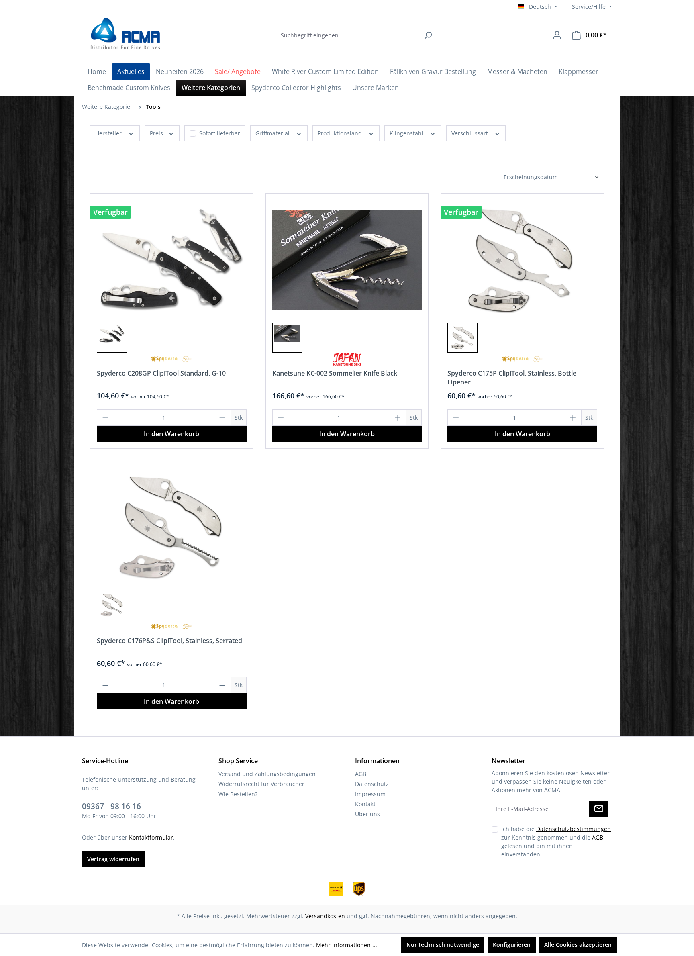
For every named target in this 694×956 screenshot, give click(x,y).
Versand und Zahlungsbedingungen (267, 774)
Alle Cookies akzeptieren (578, 944)
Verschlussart (470, 133)
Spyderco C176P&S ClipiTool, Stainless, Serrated (169, 640)
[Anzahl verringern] (105, 417)
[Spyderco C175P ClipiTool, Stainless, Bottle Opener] (522, 260)
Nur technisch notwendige (442, 944)
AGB (360, 774)
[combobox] (348, 35)
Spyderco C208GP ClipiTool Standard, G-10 (161, 373)
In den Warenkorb (171, 433)
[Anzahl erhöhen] (222, 417)
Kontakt (365, 804)
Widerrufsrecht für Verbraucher (261, 784)
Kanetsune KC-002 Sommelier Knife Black (334, 373)
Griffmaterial (273, 133)
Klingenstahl (407, 133)
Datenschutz (372, 784)
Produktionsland (340, 133)
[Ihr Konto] (557, 35)
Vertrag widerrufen (113, 859)
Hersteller (109, 133)
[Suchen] (427, 35)
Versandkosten (325, 916)
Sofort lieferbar (219, 133)
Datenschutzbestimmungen (573, 829)
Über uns (367, 814)
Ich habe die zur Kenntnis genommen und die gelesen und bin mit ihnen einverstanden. (556, 841)
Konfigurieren (512, 944)
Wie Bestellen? (237, 794)
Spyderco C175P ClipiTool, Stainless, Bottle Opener (511, 377)
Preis (157, 133)
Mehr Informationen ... (346, 945)
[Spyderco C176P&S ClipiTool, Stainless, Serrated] (172, 528)
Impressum (370, 794)
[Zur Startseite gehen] (124, 34)
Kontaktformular (151, 837)
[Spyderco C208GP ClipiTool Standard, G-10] (172, 260)
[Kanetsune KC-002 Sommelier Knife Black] (347, 260)
